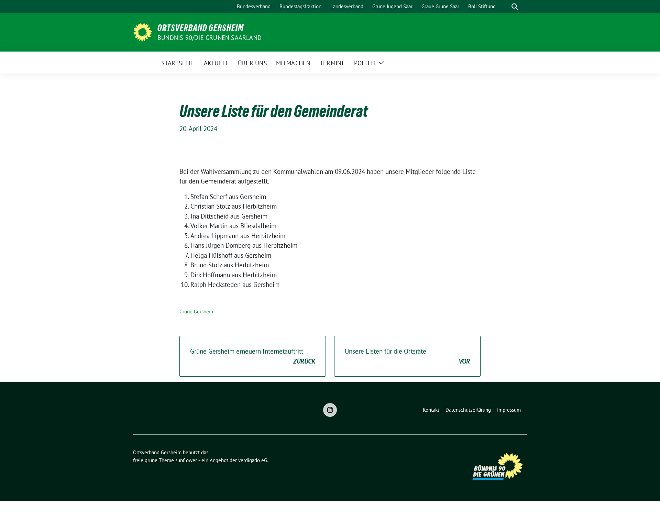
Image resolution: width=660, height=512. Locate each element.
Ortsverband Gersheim (200, 28)
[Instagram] (330, 410)
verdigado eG (252, 460)
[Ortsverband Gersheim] (142, 31)
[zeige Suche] (514, 6)
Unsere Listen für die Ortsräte (407, 356)
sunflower (186, 460)
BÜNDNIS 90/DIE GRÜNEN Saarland (209, 38)
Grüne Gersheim (196, 311)
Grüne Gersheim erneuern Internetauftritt (252, 356)
